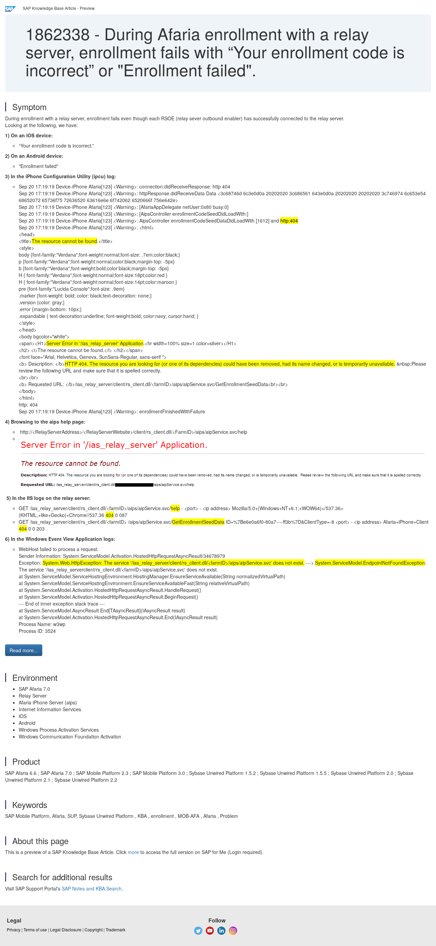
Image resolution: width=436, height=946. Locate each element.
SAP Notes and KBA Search (92, 888)
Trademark (115, 929)
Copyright (93, 929)
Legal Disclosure (65, 929)
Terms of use (35, 929)
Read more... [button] (24, 650)
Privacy (13, 929)
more (133, 852)
